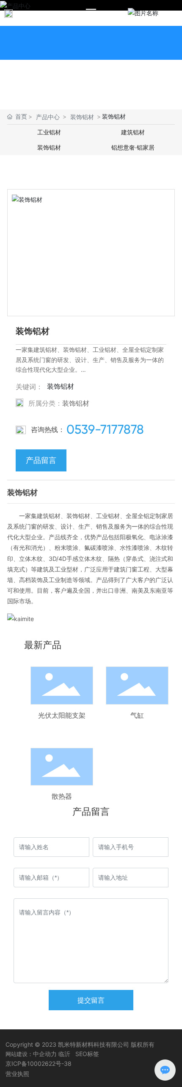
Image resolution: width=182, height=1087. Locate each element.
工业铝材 (49, 132)
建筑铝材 (133, 132)
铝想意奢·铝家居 (132, 147)
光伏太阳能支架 (61, 715)
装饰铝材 (82, 116)
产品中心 (48, 116)
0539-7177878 (105, 429)
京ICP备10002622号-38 (39, 1063)
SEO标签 (87, 1053)
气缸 (137, 715)
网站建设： (19, 1054)
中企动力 (45, 1053)
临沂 (64, 1053)
